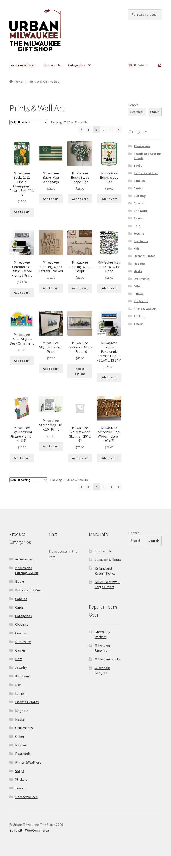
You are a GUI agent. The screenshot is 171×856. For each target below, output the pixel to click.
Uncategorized (26, 797)
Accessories (142, 146)
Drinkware (141, 211)
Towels (138, 324)
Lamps (20, 693)
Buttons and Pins (146, 173)
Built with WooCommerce (29, 830)
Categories (76, 65)
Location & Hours (22, 65)
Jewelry (139, 233)
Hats (137, 226)
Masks (138, 271)
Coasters (140, 203)
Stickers (139, 316)
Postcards (141, 301)
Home (18, 82)
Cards (138, 188)
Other (138, 286)
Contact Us (51, 65)
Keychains (141, 241)
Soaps (19, 771)
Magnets (140, 263)
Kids (137, 249)
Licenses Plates (144, 256)
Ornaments (141, 279)
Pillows (139, 294)
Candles (139, 181)
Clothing (140, 196)
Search (133, 105)
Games (138, 218)
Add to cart (22, 212)
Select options (80, 371)
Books (138, 165)
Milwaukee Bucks (107, 659)
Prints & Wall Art (36, 82)
